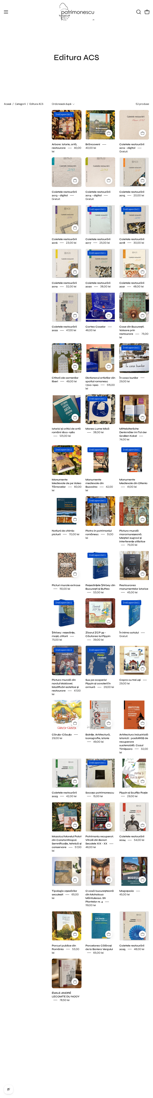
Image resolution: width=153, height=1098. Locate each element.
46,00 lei (90, 330)
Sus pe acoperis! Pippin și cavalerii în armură (98, 683)
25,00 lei (104, 242)
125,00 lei (65, 436)
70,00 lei (74, 534)
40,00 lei (90, 148)
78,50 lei (65, 1000)
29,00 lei (124, 381)
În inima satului (129, 632)
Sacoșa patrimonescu (99, 792)
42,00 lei (71, 796)
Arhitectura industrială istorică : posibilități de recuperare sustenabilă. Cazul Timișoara (133, 741)
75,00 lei (132, 545)
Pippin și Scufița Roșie (133, 792)
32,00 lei (71, 286)
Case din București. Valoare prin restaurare (131, 330)
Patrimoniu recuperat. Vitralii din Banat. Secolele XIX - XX (99, 840)
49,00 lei (71, 381)
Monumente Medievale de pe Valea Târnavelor (66, 483)
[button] (138, 12)
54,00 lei (139, 840)
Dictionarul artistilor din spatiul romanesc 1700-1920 (100, 381)
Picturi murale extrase (66, 585)
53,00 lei (98, 592)
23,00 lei (71, 242)
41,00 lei (132, 486)
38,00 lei (105, 286)
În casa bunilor (128, 377)
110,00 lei (65, 588)
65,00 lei (98, 952)
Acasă (7, 104)
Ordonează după (61, 104)
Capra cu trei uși (130, 680)
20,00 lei (138, 195)
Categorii (20, 104)
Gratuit (123, 151)
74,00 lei (124, 439)
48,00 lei (138, 286)
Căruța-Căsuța (62, 734)
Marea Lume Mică (97, 428)
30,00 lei (138, 242)
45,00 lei (132, 592)
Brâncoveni (92, 144)
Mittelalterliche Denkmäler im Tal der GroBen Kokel (133, 432)
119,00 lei (90, 905)
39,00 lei (98, 639)
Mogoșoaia (126, 891)
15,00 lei (98, 796)
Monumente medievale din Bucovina (94, 483)
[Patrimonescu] (76, 12)
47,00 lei (71, 330)
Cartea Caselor (95, 326)
